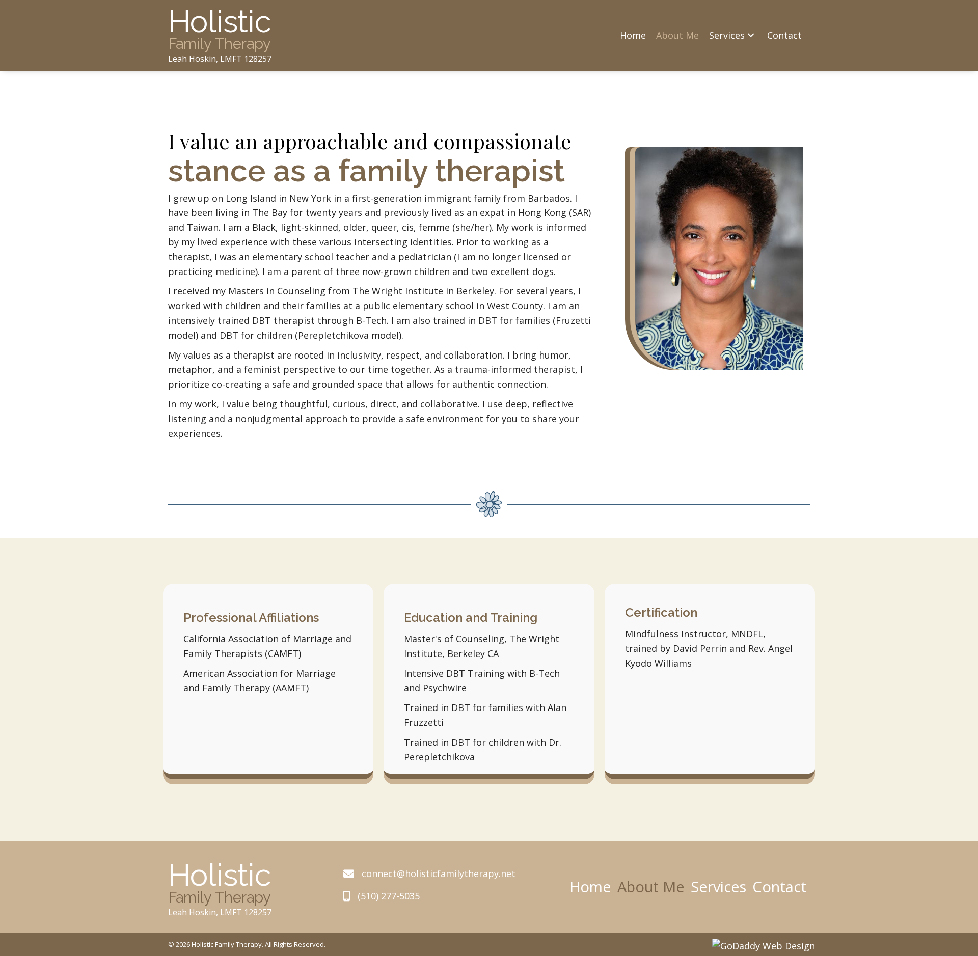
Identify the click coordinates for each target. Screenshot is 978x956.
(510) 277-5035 (389, 896)
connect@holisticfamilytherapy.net (438, 873)
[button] (751, 35)
